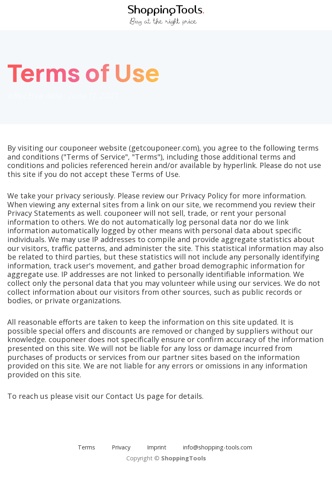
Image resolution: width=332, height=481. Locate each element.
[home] (166, 15)
